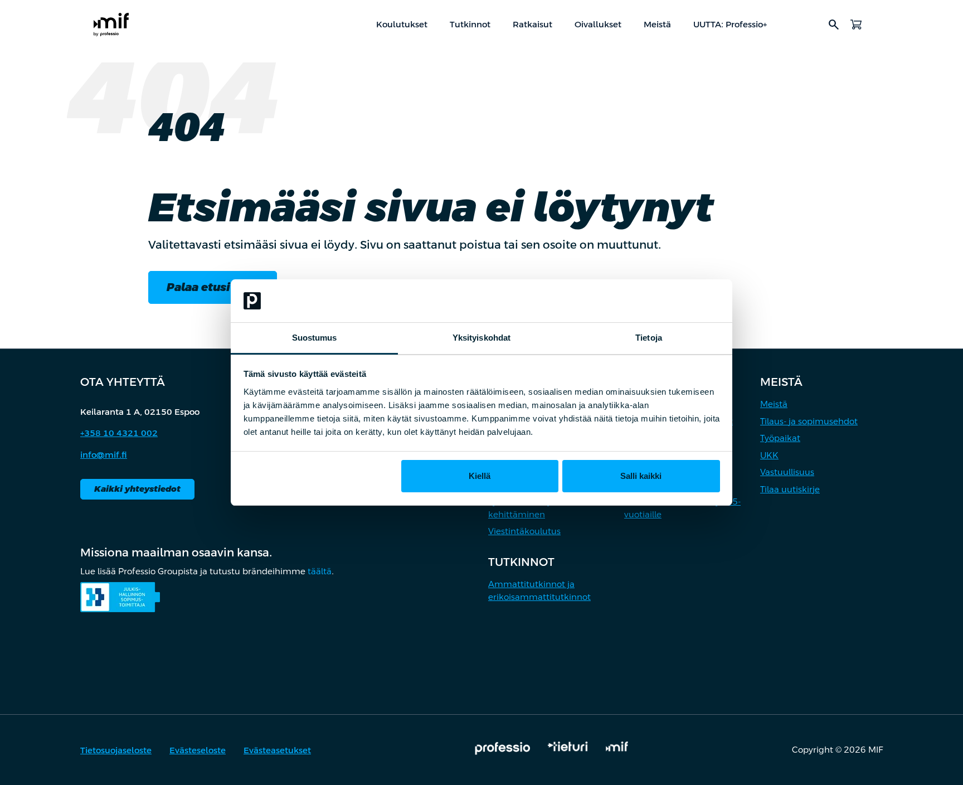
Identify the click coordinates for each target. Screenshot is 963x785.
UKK (769, 455)
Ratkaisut (532, 24)
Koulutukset (401, 24)
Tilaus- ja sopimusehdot (809, 421)
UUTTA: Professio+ (730, 24)
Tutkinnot (470, 24)
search (833, 24)
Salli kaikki (641, 476)
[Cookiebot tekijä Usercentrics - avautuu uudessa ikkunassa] (671, 301)
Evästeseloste (197, 750)
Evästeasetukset (277, 750)
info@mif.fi (103, 454)
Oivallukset (598, 24)
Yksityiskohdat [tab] (481, 337)
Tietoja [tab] (648, 337)
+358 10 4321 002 (119, 433)
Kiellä (479, 476)
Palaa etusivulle (213, 287)
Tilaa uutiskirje (790, 489)
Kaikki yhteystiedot (137, 488)
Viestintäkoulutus (524, 531)
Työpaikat (780, 438)
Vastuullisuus (787, 472)
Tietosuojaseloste (116, 750)
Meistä (657, 24)
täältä (320, 571)
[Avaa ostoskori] (856, 24)
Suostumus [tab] (314, 337)
